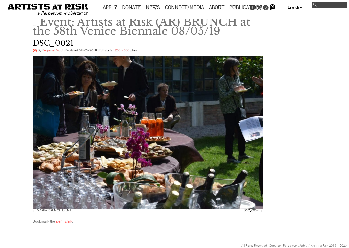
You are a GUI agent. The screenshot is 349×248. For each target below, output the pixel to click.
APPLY (110, 7)
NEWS (153, 7)
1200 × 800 (121, 50)
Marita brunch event (54, 210)
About (216, 7)
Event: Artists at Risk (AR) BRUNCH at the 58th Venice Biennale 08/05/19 (141, 26)
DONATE (131, 7)
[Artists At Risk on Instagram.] (266, 9)
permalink (64, 221)
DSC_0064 (251, 210)
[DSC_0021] (148, 132)
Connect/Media (184, 7)
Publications (246, 7)
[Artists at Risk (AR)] (48, 10)
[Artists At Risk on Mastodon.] (272, 9)
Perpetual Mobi (52, 50)
